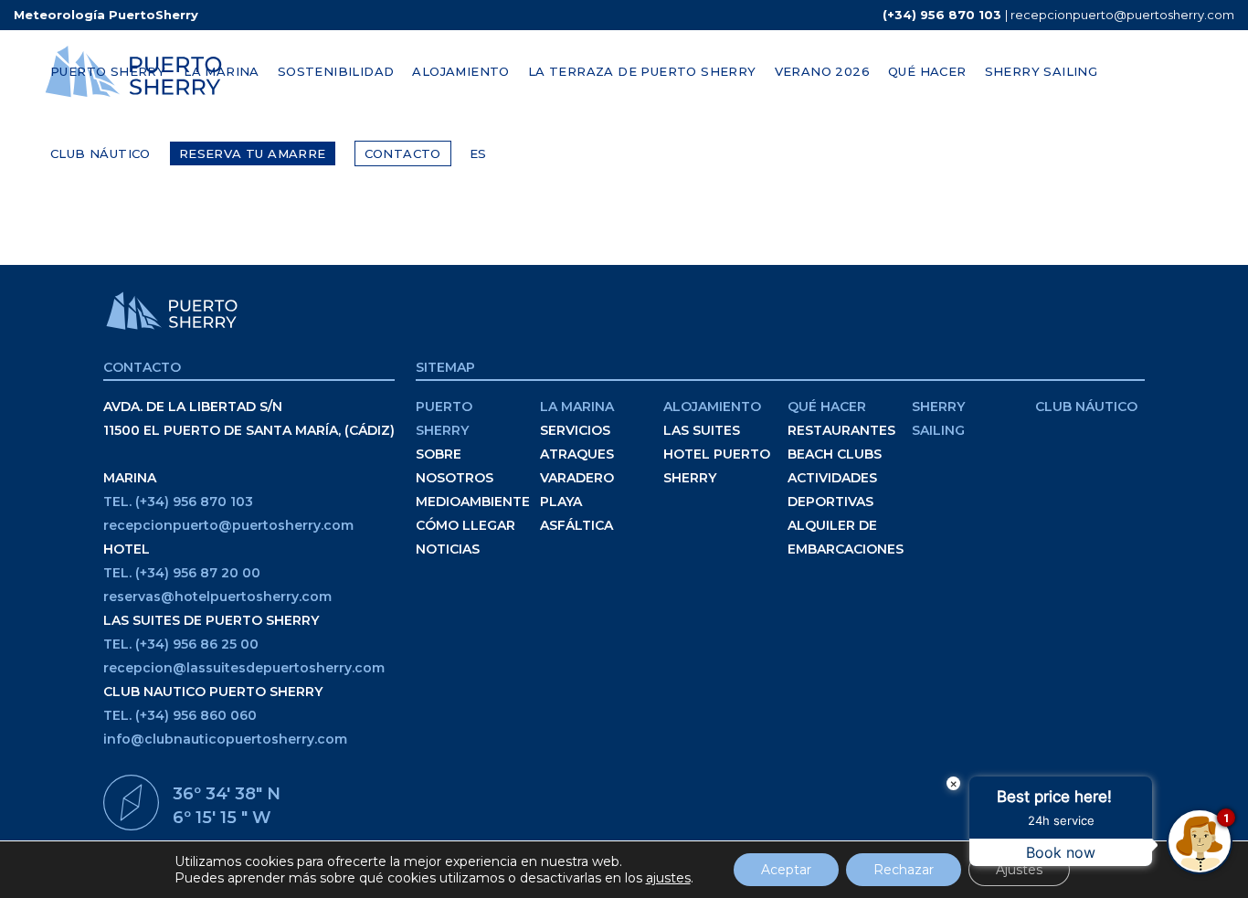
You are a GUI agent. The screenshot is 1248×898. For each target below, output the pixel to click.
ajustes (668, 878)
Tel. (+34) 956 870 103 (178, 501)
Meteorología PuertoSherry (106, 14)
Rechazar (903, 869)
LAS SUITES (701, 430)
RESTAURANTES (841, 430)
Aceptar (786, 869)
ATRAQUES (577, 454)
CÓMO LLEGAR (465, 525)
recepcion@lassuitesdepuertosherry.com (244, 668)
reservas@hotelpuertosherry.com (217, 596)
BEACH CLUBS (835, 454)
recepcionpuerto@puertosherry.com (1122, 14)
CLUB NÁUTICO (1086, 406)
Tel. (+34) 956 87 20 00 (181, 573)
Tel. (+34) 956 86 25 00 (181, 644)
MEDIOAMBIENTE (473, 501)
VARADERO (577, 478)
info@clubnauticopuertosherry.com (225, 739)
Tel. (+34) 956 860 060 (180, 715)
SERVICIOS (575, 430)
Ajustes (1019, 869)
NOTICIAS (448, 549)
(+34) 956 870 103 (942, 14)
